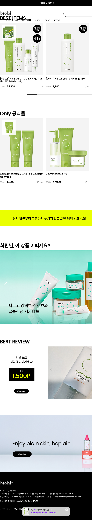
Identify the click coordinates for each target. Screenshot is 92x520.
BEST (47, 20)
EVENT (57, 20)
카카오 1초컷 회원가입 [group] (46, 3)
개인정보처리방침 (17, 509)
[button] (5, 284)
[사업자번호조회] (79, 494)
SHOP (38, 20)
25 (88, 87)
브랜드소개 (4, 509)
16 (88, 182)
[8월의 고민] (25, 20)
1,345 (41, 182)
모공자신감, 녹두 (11, 20)
